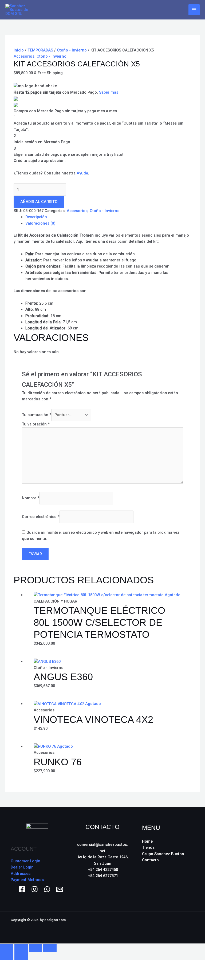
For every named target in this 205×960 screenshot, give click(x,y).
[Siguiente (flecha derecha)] (21, 956)
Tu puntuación (36, 414)
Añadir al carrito (38, 201)
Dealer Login (22, 867)
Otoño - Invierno (72, 50)
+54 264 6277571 (103, 875)
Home (147, 841)
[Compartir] (35, 948)
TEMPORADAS (40, 50)
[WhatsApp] (47, 889)
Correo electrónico (41, 516)
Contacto (150, 860)
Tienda (148, 847)
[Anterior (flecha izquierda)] (6, 956)
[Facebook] (22, 889)
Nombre (30, 498)
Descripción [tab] (36, 216)
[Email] (59, 889)
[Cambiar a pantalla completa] (21, 948)
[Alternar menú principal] (194, 9)
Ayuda (82, 173)
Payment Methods (27, 879)
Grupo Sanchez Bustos (163, 853)
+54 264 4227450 (103, 869)
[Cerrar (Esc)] (50, 948)
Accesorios (24, 56)
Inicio (19, 50)
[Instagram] (34, 889)
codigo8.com (55, 920)
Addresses (20, 873)
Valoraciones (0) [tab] (40, 223)
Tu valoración (36, 424)
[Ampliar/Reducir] (6, 948)
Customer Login (25, 861)
